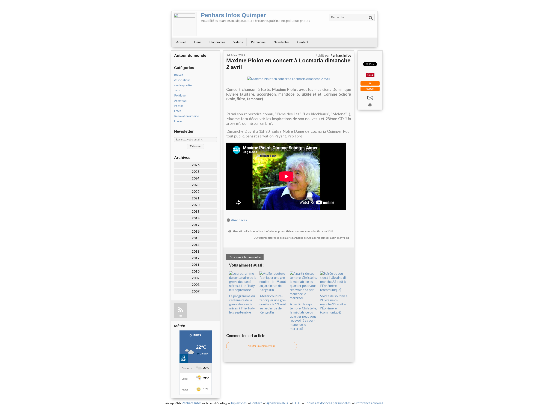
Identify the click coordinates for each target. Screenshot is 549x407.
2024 (195, 178)
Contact (302, 42)
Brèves (178, 75)
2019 (195, 211)
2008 (195, 284)
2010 (195, 271)
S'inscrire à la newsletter (244, 257)
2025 (195, 171)
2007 (195, 291)
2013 (195, 251)
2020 (195, 205)
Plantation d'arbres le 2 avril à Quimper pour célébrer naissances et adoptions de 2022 (282, 231)
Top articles (238, 403)
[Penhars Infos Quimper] (185, 24)
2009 (195, 278)
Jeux (177, 90)
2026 (195, 165)
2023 (195, 185)
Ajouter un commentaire (262, 346)
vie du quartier (183, 85)
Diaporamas (217, 42)
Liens (197, 42)
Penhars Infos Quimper (233, 15)
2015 (195, 238)
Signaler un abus (277, 403)
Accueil (181, 42)
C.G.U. (296, 403)
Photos (178, 105)
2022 (195, 191)
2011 (195, 265)
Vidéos (238, 42)
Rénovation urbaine (186, 116)
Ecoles (178, 121)
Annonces (180, 100)
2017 (195, 225)
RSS (180, 316)
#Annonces (239, 220)
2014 (195, 245)
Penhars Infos (192, 403)
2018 (195, 218)
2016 (195, 231)
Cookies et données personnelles (328, 403)
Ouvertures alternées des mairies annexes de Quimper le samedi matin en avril (299, 237)
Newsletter (281, 42)
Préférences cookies (368, 403)
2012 (195, 258)
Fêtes (177, 111)
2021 (195, 198)
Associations (182, 80)
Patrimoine (258, 42)
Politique (180, 95)
